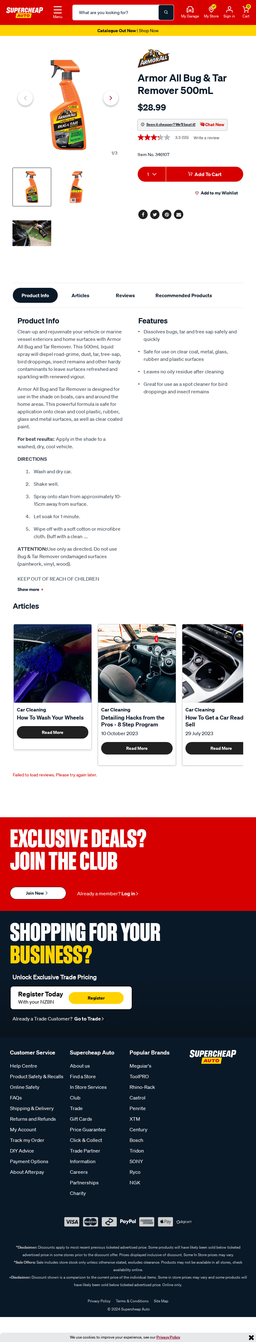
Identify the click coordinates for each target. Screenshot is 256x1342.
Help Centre (23, 1066)
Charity (78, 1193)
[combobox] (152, 174)
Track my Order (27, 1140)
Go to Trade (87, 1018)
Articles (80, 295)
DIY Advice (22, 1151)
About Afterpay (27, 1172)
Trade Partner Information (85, 1156)
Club (75, 1097)
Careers (79, 1172)
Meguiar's (140, 1066)
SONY (136, 1161)
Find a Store (83, 1076)
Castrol (137, 1097)
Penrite (138, 1108)
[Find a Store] (211, 9)
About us (80, 1066)
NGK (135, 1182)
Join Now (35, 893)
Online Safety (24, 1087)
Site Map (161, 1301)
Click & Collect (86, 1140)
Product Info (35, 295)
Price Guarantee (88, 1129)
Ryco (135, 1172)
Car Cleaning (31, 709)
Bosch (136, 1140)
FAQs (16, 1097)
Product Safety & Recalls (36, 1076)
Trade (76, 1108)
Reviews (125, 295)
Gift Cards (81, 1119)
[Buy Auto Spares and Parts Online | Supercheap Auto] (24, 12)
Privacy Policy (168, 1337)
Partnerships (84, 1182)
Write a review (206, 138)
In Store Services (88, 1087)
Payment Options (29, 1161)
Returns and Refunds (33, 1119)
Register (96, 998)
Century (138, 1129)
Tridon (137, 1151)
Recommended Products (183, 295)
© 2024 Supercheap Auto (128, 1309)
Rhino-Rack (142, 1087)
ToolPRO (139, 1076)
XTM (135, 1119)
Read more (52, 732)
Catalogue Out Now (128, 30)
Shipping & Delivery (32, 1108)
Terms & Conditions (132, 1301)
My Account (23, 1129)
